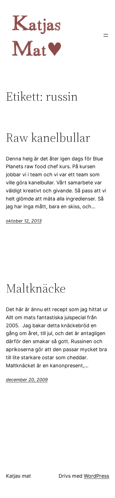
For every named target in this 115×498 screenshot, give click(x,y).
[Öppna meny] (105, 35)
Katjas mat (18, 476)
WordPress (96, 476)
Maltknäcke (36, 288)
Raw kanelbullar (48, 138)
